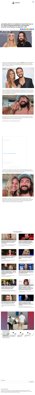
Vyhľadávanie (3, 380)
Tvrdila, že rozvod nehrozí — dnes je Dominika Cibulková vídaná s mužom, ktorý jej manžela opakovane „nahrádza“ (8, 273)
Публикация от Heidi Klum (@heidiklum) (15, 166)
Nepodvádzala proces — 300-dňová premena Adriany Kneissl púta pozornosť (8, 257)
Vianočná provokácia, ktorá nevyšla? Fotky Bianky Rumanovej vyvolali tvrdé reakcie (8, 242)
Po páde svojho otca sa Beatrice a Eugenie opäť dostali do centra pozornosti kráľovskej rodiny (8, 287)
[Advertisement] (17, 14)
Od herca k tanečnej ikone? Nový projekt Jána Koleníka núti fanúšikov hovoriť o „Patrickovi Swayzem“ (26, 242)
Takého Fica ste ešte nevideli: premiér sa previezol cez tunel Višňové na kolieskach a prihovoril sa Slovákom (26, 304)
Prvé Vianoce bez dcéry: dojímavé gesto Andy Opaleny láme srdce (8, 303)
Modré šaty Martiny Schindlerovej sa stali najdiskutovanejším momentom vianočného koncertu (26, 272)
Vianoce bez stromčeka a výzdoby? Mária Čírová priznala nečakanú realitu (26, 257)
